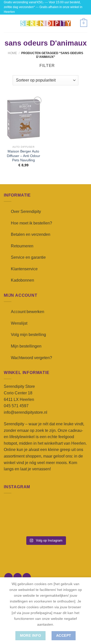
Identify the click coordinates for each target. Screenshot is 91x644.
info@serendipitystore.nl (25, 412)
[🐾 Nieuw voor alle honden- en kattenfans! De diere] (17, 508)
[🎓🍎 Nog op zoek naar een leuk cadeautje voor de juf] (17, 525)
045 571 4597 (16, 406)
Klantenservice (24, 269)
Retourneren (22, 246)
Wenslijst (19, 323)
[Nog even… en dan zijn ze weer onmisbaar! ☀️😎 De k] (74, 508)
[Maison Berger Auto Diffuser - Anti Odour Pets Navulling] (23, 119)
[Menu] (7, 23)
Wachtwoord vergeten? (31, 358)
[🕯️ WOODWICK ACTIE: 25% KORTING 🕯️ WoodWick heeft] (45, 508)
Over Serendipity (26, 211)
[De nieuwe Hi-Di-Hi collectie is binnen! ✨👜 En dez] (74, 525)
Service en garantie (28, 257)
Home (12, 53)
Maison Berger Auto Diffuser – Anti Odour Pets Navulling (23, 155)
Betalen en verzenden (30, 234)
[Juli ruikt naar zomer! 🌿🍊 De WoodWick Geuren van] (45, 525)
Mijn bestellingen (26, 346)
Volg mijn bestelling (28, 334)
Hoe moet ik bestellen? (31, 223)
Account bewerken (27, 312)
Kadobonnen (22, 280)
